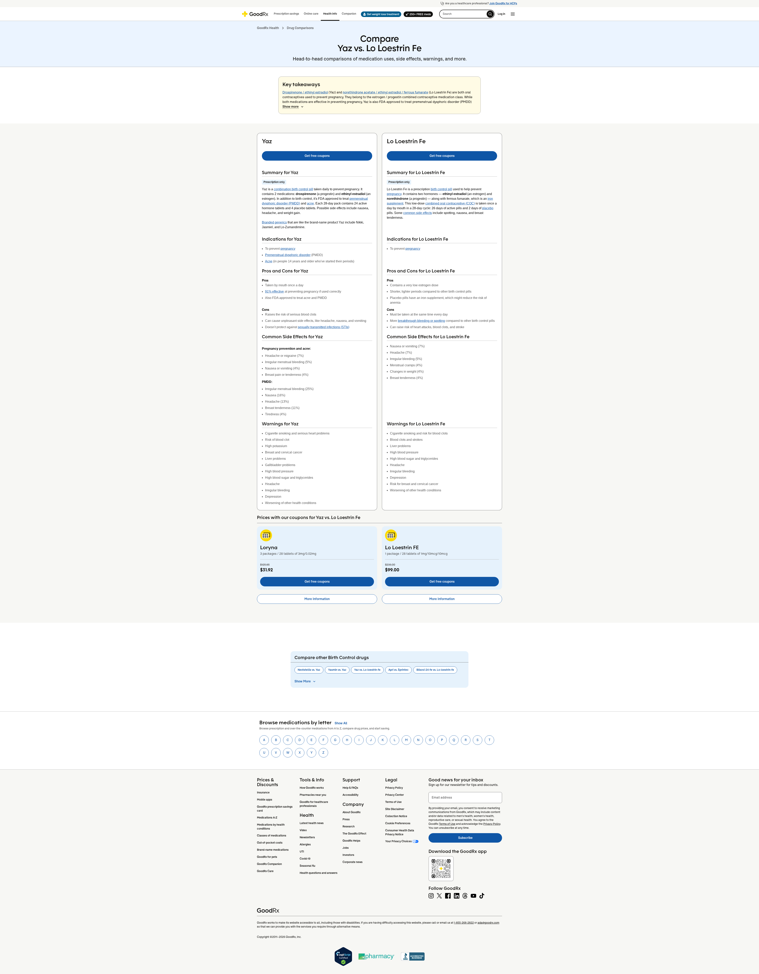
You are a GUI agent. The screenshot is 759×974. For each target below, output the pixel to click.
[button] (380, 14)
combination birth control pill (293, 189)
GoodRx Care (265, 871)
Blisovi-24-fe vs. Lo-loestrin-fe (435, 670)
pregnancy (287, 248)
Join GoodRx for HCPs (503, 3)
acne (310, 203)
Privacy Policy (394, 787)
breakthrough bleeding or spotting (421, 320)
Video (303, 830)
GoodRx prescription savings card (275, 808)
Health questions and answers (318, 873)
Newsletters (307, 837)
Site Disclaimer (394, 809)
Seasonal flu (307, 866)
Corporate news (353, 862)
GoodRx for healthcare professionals (314, 804)
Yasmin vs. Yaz (337, 670)
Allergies (305, 844)
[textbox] (465, 797)
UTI (302, 851)
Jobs (346, 848)
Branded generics (274, 222)
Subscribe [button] (480, 839)
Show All (341, 723)
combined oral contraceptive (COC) (450, 203)
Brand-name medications (273, 850)
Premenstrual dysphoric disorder (288, 255)
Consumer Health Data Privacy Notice (400, 832)
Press (346, 819)
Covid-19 (305, 858)
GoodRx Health (268, 28)
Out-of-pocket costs (269, 842)
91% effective (274, 291)
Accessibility (350, 795)
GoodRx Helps (351, 840)
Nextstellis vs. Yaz (309, 670)
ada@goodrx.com (488, 922)
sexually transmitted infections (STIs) (323, 327)
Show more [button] (290, 107)
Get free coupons (317, 156)
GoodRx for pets (267, 857)
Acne (268, 261)
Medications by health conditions (271, 826)
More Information (317, 599)
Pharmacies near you (313, 795)
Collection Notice (396, 816)
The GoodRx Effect (354, 833)
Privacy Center (394, 795)
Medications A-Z (267, 817)
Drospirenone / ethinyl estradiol (305, 92)
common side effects (417, 213)
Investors (348, 855)
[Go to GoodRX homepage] (255, 14)
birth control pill (441, 189)
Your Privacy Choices (398, 841)
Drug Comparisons (300, 28)
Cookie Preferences (397, 823)
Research (349, 826)
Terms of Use (393, 802)
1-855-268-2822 (464, 922)
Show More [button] (303, 681)
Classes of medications (271, 835)
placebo (487, 208)
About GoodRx (352, 812)
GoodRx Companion (269, 864)
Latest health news (312, 823)
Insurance (263, 792)
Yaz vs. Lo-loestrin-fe (367, 670)
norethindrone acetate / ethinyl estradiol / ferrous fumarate (385, 92)
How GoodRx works (312, 787)
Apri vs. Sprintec (398, 670)
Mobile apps (264, 799)
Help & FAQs (350, 787)
